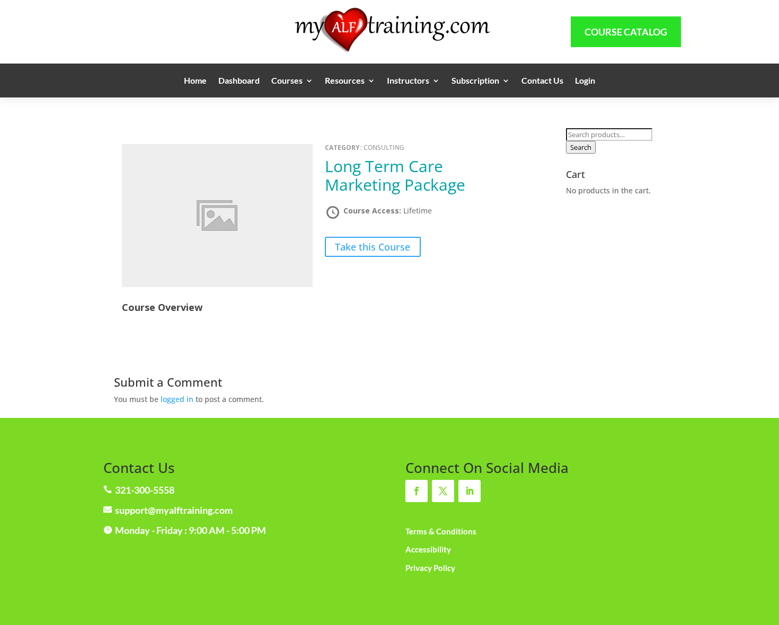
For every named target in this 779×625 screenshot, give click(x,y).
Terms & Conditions (440, 531)
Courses (287, 81)
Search (580, 147)
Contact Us (542, 81)
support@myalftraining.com (174, 510)
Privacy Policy (430, 568)
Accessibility (428, 549)
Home (195, 81)
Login (585, 81)
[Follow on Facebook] (416, 491)
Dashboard (239, 81)
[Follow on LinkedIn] (469, 491)
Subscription (475, 81)
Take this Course (372, 246)
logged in (177, 399)
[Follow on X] (443, 491)
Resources (345, 81)
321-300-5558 (144, 490)
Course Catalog (626, 32)
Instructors (408, 81)
